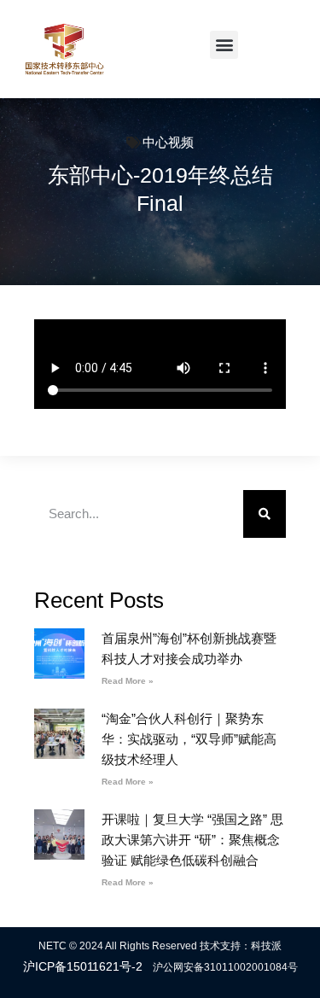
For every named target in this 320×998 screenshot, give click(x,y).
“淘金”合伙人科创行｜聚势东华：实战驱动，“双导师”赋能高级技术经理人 (189, 739)
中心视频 (168, 142)
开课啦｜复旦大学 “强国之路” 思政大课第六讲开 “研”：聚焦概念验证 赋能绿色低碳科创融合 (192, 839)
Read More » (128, 681)
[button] (224, 45)
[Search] (264, 514)
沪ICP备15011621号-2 (83, 966)
